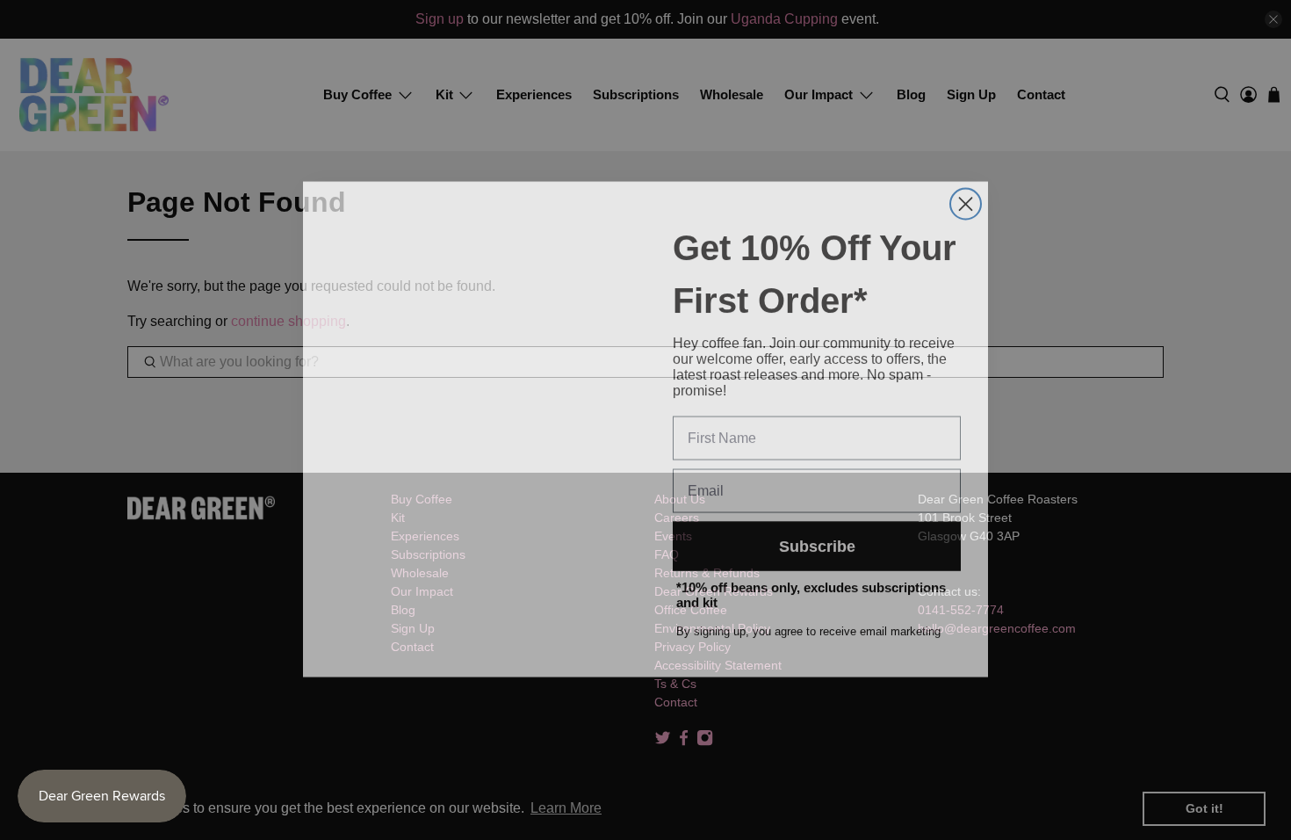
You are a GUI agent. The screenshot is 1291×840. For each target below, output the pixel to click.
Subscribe (817, 537)
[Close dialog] (965, 194)
